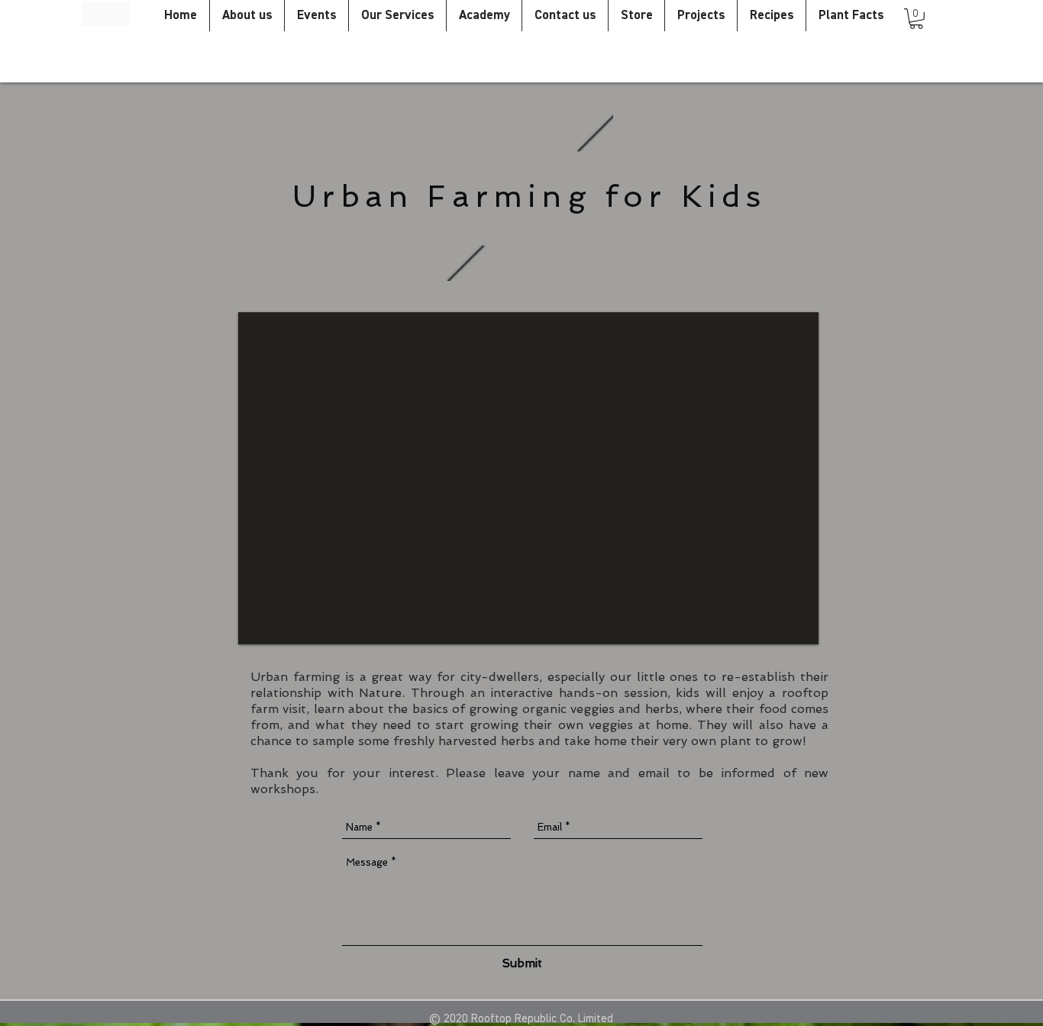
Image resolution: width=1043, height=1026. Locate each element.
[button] (916, 18)
